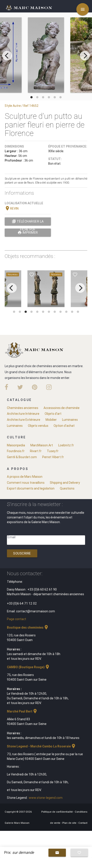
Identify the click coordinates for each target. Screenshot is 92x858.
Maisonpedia (16, 445)
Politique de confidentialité (57, 811)
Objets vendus (38, 426)
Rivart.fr (36, 451)
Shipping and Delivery (65, 483)
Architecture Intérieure (23, 414)
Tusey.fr (53, 451)
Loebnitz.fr (66, 445)
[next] (85, 56)
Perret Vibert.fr (53, 457)
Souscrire (22, 553)
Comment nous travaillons (25, 483)
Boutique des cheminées (28, 627)
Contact (82, 822)
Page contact (16, 619)
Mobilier (51, 420)
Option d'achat (64, 426)
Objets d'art (53, 414)
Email (11, 537)
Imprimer (28, 233)
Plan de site (69, 822)
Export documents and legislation (30, 488)
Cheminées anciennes (22, 408)
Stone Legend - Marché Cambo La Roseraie (41, 746)
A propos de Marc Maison (24, 477)
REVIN (12, 208)
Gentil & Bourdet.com (22, 457)
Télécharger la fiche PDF (28, 222)
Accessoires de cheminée (61, 408)
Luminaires (70, 420)
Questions (67, 488)
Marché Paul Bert (22, 711)
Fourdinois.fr (16, 451)
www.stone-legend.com (46, 798)
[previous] (7, 56)
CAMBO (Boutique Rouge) (28, 667)
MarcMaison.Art (41, 445)
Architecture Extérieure (23, 420)
